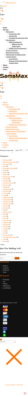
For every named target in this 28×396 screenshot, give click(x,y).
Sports (4, 218)
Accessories (6, 160)
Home (5, 27)
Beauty (5, 170)
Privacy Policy (19, 384)
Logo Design (13, 59)
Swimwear (5, 224)
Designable (6, 181)
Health (4, 195)
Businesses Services (12, 52)
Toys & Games (7, 235)
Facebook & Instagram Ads (18, 38)
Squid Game (6, 220)
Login (5, 69)
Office (4, 214)
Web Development (15, 42)
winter (4, 239)
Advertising (10, 32)
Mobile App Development (18, 48)
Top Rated (5, 229)
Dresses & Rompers (8, 183)
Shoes (4, 216)
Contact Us (6, 268)
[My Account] (1, 21)
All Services (6, 270)
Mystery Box (6, 212)
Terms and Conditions (10, 384)
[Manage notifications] (25, 393)
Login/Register (7, 288)
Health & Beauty (7, 197)
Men (4, 210)
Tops (4, 231)
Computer (5, 178)
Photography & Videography (16, 54)
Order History (6, 285)
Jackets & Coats (7, 201)
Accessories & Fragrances (10, 162)
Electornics (6, 185)
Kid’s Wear (6, 208)
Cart (4, 281)
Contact (6, 67)
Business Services (8, 176)
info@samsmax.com (10, 2)
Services (6, 29)
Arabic (4, 166)
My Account (6, 279)
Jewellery (5, 206)
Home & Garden (7, 199)
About (5, 65)
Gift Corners (6, 191)
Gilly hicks (5, 193)
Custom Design (11, 57)
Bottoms (5, 172)
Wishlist (5, 283)
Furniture (5, 187)
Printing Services (11, 50)
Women (5, 241)
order (17, 150)
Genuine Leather (7, 189)
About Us (5, 266)
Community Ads (14, 34)
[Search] (1, 24)
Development (10, 40)
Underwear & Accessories (10, 237)
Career (4, 272)
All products (6, 164)
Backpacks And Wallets (9, 168)
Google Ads (13, 36)
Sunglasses (6, 222)
